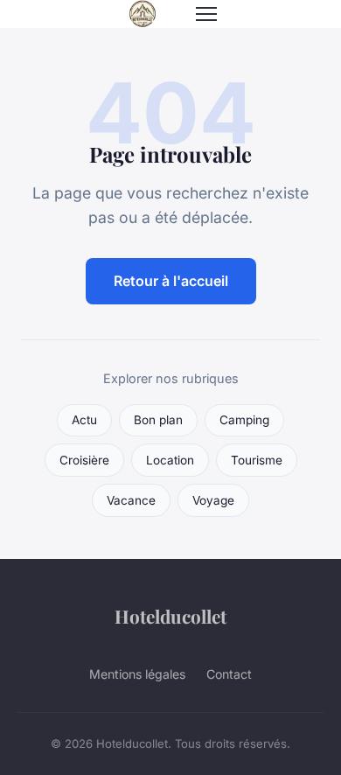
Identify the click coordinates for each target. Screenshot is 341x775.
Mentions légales (137, 674)
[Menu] (206, 14)
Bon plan (158, 420)
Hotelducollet (170, 616)
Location (170, 460)
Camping (244, 420)
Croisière (84, 460)
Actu (84, 420)
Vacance (131, 500)
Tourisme (256, 460)
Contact (229, 674)
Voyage (213, 500)
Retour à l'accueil (171, 281)
